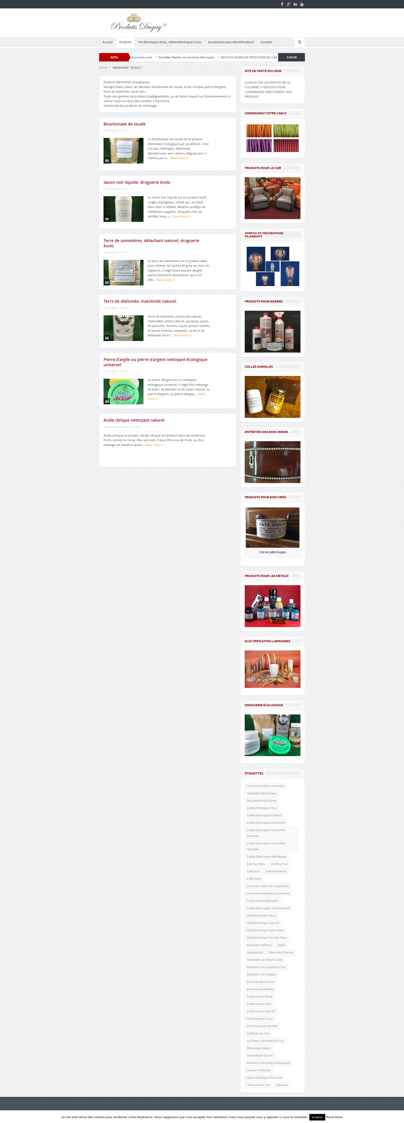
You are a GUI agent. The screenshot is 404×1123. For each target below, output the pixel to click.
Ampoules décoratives (261, 793)
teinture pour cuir (258, 1085)
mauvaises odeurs (259, 1048)
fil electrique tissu (259, 1004)
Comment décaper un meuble (266, 57)
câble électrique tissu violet (265, 930)
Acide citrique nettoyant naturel (134, 420)
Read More (334, 1117)
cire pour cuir (279, 864)
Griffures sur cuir (258, 1033)
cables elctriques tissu (262, 808)
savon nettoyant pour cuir (264, 1077)
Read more (178, 158)
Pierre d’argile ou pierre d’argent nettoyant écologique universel (155, 362)
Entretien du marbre (260, 989)
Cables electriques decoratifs (266, 822)
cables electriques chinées (264, 815)
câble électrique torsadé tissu (267, 937)
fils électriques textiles (262, 1026)
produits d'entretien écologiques (268, 1062)
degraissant (255, 952)
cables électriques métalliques (267, 856)
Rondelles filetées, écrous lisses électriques (139, 57)
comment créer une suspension (268, 886)
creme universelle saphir (263, 900)
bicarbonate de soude (261, 800)
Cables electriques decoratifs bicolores (266, 833)
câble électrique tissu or (263, 923)
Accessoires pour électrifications (231, 42)
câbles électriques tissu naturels (268, 908)
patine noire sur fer (260, 1055)
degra (281, 945)
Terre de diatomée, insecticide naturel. (140, 301)
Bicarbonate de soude (125, 124)
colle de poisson (276, 871)
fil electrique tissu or (261, 1011)
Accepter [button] (317, 1117)
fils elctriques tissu (260, 1018)
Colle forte (254, 878)
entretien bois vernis (260, 981)
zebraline (282, 1085)
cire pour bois (256, 864)
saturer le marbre (259, 1070)
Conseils (266, 42)
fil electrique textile (260, 996)
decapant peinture (259, 945)
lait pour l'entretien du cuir (265, 1040)
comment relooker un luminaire (268, 893)
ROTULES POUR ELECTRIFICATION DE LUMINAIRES (207, 57)
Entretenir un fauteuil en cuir (266, 967)
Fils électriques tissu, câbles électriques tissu (169, 42)
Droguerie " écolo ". (118, 130)
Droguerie (113, 426)
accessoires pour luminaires (265, 785)
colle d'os (253, 871)
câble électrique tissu (261, 915)
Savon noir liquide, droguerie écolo (137, 182)
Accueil (107, 42)
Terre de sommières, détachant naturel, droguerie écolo (151, 243)
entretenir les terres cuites (265, 959)
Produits (125, 42)
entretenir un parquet (261, 974)
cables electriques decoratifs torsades (266, 846)
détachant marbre (281, 952)
